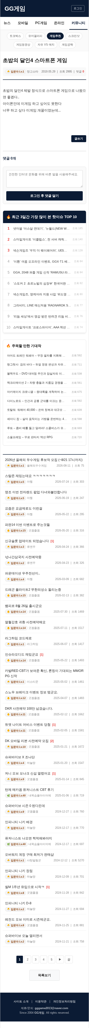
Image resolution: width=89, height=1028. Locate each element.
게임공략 (67, 44)
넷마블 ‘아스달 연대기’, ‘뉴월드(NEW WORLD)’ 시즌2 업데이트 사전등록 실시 (41, 228)
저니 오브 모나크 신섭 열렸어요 (30, 773)
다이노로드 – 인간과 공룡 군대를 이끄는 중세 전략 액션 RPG (37, 401)
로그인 (78, 8)
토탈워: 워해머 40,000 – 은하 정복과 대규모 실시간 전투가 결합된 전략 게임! (37, 409)
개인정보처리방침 (64, 1001)
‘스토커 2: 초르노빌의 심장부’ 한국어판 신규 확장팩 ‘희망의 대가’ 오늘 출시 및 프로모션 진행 (42, 283)
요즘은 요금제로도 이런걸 (23, 508)
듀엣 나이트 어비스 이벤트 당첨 (30, 724)
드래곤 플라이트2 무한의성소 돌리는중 (33, 589)
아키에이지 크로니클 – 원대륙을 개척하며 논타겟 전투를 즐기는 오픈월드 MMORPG (37, 391)
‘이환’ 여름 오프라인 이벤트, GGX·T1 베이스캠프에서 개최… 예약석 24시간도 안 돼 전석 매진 (42, 261)
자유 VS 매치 (46, 44)
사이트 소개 (21, 1001)
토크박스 (15, 36)
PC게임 (41, 23)
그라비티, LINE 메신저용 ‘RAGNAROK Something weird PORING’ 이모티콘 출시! (42, 305)
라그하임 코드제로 (18, 638)
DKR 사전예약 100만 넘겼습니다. (29, 708)
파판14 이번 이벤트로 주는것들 (27, 524)
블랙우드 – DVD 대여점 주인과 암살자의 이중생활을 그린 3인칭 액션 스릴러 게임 (37, 373)
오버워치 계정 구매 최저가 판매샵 (29, 854)
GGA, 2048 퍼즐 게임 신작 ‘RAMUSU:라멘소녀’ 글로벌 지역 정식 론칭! (42, 272)
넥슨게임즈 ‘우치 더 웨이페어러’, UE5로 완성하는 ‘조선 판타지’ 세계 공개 (41, 250)
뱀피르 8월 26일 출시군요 (23, 606)
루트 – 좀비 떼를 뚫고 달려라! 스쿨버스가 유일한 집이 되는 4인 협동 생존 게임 (37, 428)
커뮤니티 (78, 23)
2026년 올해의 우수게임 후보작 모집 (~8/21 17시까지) (44, 460)
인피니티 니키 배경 (19, 822)
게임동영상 (23, 44)
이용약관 (40, 1001)
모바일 (23, 23)
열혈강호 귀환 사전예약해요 (25, 622)
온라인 (59, 23)
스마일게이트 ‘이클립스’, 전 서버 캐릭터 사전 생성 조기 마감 (41, 239)
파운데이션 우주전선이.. (22, 573)
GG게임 (15, 8)
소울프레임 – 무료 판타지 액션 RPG (30, 437)
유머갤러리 (35, 36)
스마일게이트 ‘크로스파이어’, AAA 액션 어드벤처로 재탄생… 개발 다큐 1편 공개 (42, 327)
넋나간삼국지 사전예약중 (23, 557)
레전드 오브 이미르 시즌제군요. (28, 919)
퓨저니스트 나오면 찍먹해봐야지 (28, 838)
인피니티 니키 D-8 (18, 903)
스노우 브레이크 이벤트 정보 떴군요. (31, 692)
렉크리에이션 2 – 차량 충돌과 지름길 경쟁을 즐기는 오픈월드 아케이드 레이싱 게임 (37, 382)
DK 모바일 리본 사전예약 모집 (29, 741)
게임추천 (55, 36)
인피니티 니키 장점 (19, 871)
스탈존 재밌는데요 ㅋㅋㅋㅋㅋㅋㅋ (30, 476)
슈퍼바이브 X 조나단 (20, 757)
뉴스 (7, 23)
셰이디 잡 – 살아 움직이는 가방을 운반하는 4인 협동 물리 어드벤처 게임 (37, 419)
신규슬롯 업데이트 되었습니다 (29, 541)
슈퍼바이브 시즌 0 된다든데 (25, 806)
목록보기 (44, 975)
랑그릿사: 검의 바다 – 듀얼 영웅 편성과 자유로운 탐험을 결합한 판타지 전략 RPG (37, 364)
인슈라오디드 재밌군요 (24, 654)
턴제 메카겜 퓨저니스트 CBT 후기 (29, 789)
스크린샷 (73, 36)
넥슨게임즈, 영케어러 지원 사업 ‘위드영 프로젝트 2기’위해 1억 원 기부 (42, 294)
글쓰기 (79, 138)
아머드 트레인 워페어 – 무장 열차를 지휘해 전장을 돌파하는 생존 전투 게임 (37, 355)
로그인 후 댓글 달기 (44, 195)
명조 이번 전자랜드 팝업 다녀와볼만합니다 (36, 492)
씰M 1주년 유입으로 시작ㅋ (27, 887)
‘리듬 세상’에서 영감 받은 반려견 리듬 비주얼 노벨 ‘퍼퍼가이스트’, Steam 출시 (42, 316)
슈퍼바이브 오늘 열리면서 (23, 936)
